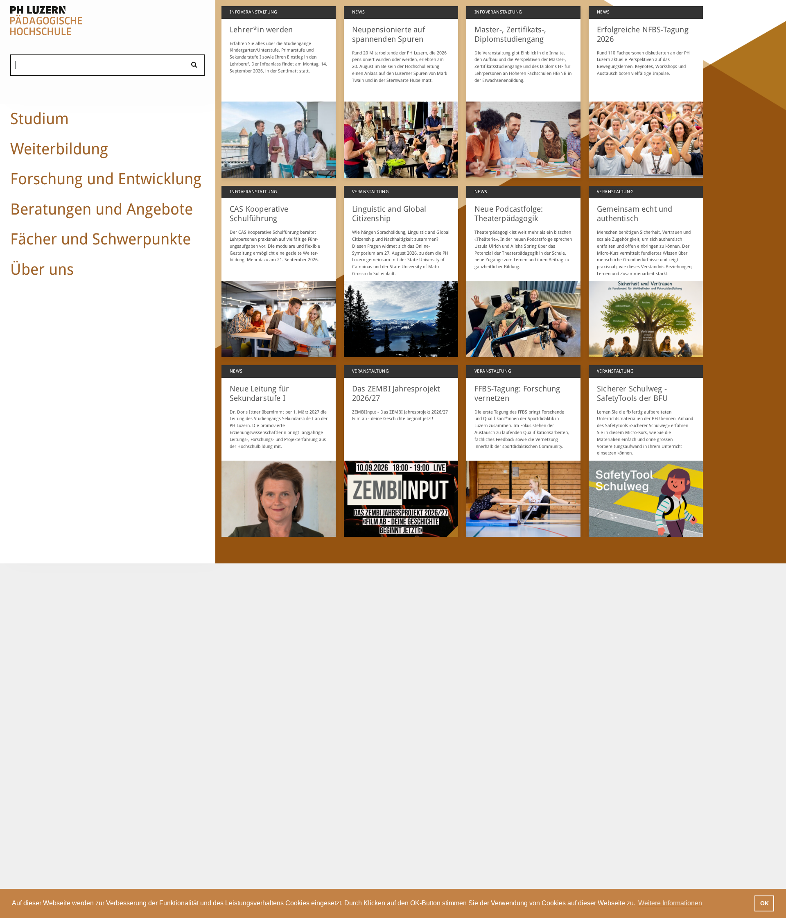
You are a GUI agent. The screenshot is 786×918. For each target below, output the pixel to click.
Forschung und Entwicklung (105, 179)
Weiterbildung (59, 149)
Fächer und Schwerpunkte (100, 239)
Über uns (42, 269)
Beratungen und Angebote (101, 209)
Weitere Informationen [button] (670, 903)
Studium (39, 118)
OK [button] (764, 903)
